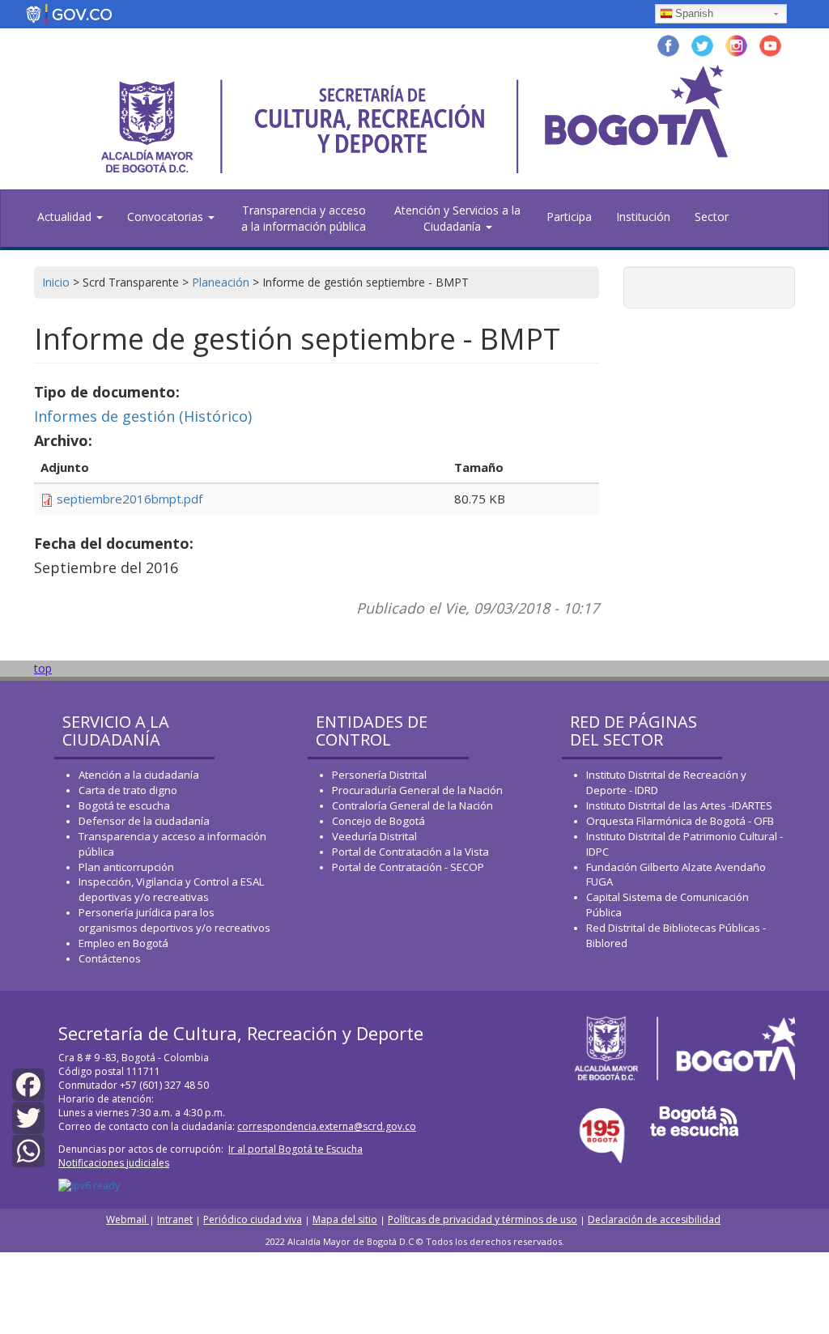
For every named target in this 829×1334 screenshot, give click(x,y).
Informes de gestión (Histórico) (143, 416)
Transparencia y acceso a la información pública (303, 218)
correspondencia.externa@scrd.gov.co (326, 1126)
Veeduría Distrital (374, 836)
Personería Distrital (379, 774)
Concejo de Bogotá (378, 821)
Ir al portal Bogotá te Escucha (295, 1149)
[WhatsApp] (28, 1150)
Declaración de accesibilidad (654, 1219)
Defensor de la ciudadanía (144, 821)
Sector (712, 216)
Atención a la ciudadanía (139, 774)
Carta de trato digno (128, 790)
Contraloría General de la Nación (412, 805)
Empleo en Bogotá (123, 943)
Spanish (694, 13)
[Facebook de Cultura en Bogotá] (668, 44)
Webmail (127, 1219)
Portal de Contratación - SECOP (408, 867)
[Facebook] (28, 1082)
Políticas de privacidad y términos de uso (482, 1219)
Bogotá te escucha (124, 805)
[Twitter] (28, 1116)
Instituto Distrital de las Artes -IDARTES (680, 805)
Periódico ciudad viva (252, 1219)
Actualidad (66, 216)
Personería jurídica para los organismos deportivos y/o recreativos (174, 920)
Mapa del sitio (344, 1219)
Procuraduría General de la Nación (417, 790)
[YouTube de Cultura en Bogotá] (770, 44)
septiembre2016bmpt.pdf (129, 499)
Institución (643, 216)
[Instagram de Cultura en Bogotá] (736, 44)
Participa (569, 216)
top (43, 668)
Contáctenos (110, 958)
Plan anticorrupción (126, 867)
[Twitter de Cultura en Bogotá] (702, 44)
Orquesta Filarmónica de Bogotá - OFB (680, 821)
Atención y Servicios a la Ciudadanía (457, 218)
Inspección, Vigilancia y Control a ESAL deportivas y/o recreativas (171, 889)
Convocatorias (166, 216)
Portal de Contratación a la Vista (410, 851)
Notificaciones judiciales (113, 1163)
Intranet (175, 1219)
